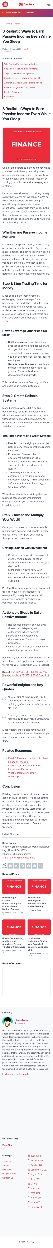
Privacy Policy (9, 1173)
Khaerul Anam (22, 1020)
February (36, 1207)
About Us (6, 1161)
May (34, 1183)
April (35, 1188)
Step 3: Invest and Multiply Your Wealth (22, 78)
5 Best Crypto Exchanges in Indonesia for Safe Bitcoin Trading (37, 901)
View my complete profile (16, 1074)
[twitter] (16, 866)
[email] (40, 866)
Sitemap (6, 1165)
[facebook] (10, 866)
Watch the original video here (18, 857)
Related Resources (12, 92)
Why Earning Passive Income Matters (21, 64)
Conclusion (9, 96)
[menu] (5, 4)
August (36, 1174)
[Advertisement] (26, 1106)
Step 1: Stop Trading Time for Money (21, 68)
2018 (35, 1193)
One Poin (30, 1242)
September (38, 1169)
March (35, 1202)
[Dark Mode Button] (49, 4)
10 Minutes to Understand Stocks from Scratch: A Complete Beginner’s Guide (38, 944)
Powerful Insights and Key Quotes (19, 87)
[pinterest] (34, 866)
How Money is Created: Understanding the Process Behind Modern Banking (11, 903)
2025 (36, 1156)
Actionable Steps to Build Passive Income (23, 82)
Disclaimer (7, 1169)
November (37, 1160)
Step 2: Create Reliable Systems (19, 73)
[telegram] (28, 866)
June (35, 1179)
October (36, 1165)
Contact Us (7, 1177)
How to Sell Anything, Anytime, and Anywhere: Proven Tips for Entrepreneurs (13, 942)
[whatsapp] (22, 866)
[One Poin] (26, 4)
